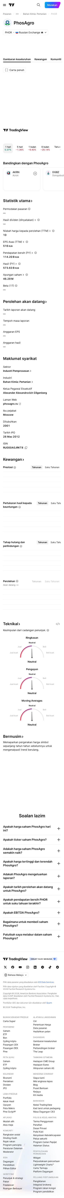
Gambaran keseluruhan (45, 1041)
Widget (37, 1157)
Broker (36, 1044)
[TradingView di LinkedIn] (35, 967)
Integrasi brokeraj (42, 1184)
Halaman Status (41, 1145)
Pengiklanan (39, 1181)
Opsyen (7, 1104)
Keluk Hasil (8, 1101)
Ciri (35, 1021)
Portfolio (7, 1098)
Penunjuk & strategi (13, 1178)
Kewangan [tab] (40, 59)
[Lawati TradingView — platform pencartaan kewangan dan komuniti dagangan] (15, 130)
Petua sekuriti (40, 1138)
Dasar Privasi (39, 1128)
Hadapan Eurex (41, 1064)
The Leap (38, 1051)
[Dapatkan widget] (58, 624)
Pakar (6, 1181)
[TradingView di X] (5, 967)
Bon (5, 1037)
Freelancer (8, 1185)
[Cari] (38, 5)
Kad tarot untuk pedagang (46, 1108)
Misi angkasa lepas (43, 1081)
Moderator (8, 1151)
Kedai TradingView (42, 1104)
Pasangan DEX (10, 1048)
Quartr (49, 1003)
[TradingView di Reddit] (57, 967)
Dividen (7, 1084)
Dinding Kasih (10, 1138)
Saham (6, 1030)
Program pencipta (12, 1145)
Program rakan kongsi (44, 1188)
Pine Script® (9, 1111)
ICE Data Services (46, 982)
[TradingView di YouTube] (20, 967)
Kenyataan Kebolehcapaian (47, 1135)
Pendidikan (8, 1165)
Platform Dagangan (43, 1171)
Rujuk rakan (9, 1141)
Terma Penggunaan (43, 1121)
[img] (42, 32)
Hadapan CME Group (44, 1061)
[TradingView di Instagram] (27, 967)
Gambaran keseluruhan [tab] (17, 59)
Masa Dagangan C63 (44, 1111)
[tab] (37, 467)
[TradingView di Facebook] (13, 967)
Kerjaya (37, 1091)
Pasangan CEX (10, 1044)
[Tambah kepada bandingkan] (35, 173)
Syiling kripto (9, 1041)
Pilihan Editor (9, 1168)
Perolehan (8, 1081)
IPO (5, 1088)
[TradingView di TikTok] (50, 967)
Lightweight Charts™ (43, 1164)
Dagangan (8, 1161)
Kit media (38, 1095)
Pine (5, 1051)
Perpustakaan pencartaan (46, 1161)
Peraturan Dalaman (13, 1148)
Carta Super (9, 1021)
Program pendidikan (43, 1191)
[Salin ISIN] (26, 447)
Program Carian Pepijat (45, 1142)
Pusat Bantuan (40, 1088)
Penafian (37, 1124)
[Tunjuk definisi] (29, 208)
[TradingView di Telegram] (42, 967)
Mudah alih (8, 1121)
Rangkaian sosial (11, 1134)
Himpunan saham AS (43, 1068)
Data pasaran (40, 1028)
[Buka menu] (4, 5)
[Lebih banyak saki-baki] (17, 14)
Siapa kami (38, 1077)
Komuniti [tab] (56, 59)
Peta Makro (9, 1108)
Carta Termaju (40, 1168)
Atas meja (8, 1124)
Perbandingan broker (44, 1048)
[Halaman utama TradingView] (15, 959)
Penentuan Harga (42, 1024)
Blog (35, 1084)
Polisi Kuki (38, 1131)
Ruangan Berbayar (12, 1188)
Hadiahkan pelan (41, 1031)
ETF (5, 1034)
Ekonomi (7, 1077)
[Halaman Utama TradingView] (11, 5)
